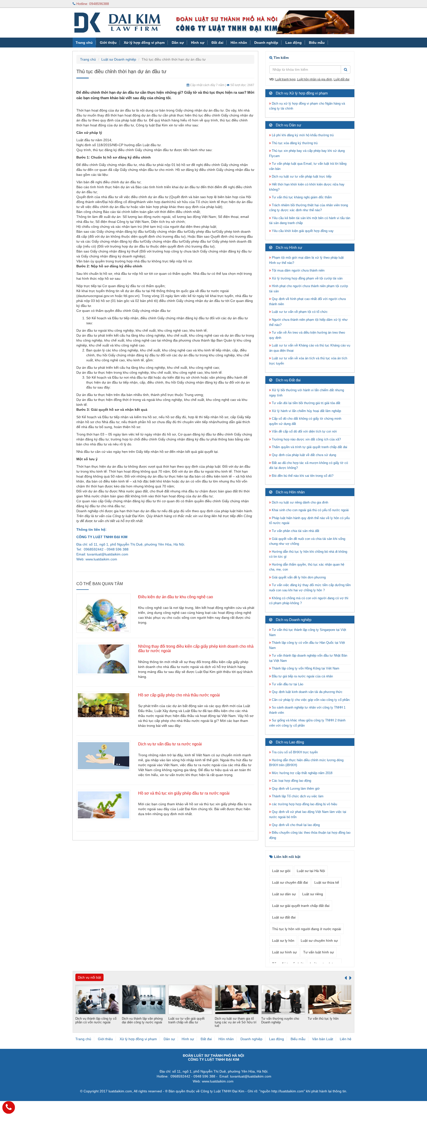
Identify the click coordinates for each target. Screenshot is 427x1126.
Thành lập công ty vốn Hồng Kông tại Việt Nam (305, 668)
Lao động (293, 43)
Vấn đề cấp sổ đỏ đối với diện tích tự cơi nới (304, 431)
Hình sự (197, 43)
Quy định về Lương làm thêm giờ (295, 788)
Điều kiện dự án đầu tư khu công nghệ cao (175, 597)
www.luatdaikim (97, 559)
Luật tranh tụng (285, 79)
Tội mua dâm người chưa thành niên (297, 270)
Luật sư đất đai (284, 917)
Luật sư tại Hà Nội (311, 871)
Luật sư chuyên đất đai (290, 882)
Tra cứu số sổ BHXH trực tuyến (294, 752)
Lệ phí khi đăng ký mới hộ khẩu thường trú (302, 135)
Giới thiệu (108, 43)
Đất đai (217, 43)
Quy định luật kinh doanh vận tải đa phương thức (306, 692)
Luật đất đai (341, 79)
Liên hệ (345, 1039)
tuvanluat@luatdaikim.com (107, 554)
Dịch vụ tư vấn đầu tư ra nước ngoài (170, 744)
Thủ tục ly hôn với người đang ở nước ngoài (306, 929)
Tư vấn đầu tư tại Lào (287, 684)
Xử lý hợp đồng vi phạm (144, 43)
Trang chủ (84, 43)
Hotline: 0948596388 (92, 4)
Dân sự (178, 43)
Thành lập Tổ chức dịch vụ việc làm (297, 796)
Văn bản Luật (87, 52)
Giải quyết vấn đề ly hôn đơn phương (298, 577)
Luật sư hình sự (284, 952)
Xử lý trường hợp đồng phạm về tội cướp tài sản (306, 278)
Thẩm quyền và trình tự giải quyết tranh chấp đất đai (309, 447)
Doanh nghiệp (266, 43)
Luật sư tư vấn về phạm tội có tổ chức (299, 312)
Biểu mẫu (317, 43)
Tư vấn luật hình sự (318, 952)
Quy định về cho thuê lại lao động (295, 825)
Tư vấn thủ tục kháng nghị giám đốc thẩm (301, 197)
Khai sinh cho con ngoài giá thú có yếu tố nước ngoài (310, 510)
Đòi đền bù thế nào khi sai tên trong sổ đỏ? (302, 476)
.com (113, 559)
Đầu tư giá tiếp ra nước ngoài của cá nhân (302, 676)
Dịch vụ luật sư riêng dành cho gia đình (299, 502)
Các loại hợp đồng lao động (291, 780)
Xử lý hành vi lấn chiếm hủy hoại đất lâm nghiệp (306, 411)
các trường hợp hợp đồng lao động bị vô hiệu (304, 804)
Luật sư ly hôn (283, 940)
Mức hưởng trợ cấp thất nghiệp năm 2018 (301, 773)
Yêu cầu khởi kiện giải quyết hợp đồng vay (302, 231)
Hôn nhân (239, 43)
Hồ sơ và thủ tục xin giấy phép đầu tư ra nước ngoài (184, 793)
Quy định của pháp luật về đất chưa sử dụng (303, 455)
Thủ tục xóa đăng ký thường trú (294, 143)
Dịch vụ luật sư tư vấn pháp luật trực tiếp (301, 176)
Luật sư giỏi (281, 871)
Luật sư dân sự (284, 894)
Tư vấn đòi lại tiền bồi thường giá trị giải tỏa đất (305, 403)
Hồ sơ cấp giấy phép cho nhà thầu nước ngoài (179, 695)
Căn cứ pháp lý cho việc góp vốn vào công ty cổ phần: (310, 700)
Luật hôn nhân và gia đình (314, 79)
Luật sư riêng (312, 894)
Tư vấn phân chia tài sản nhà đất (295, 531)
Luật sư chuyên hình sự (319, 940)
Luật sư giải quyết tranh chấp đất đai (300, 906)
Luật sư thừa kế (326, 882)
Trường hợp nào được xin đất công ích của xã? (306, 439)
